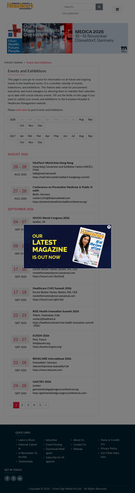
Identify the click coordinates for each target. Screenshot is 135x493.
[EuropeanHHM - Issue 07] (67, 246)
